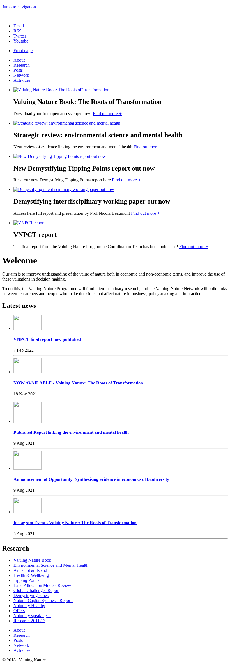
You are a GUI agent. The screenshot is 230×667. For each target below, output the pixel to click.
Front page (23, 50)
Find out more (107, 113)
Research (21, 65)
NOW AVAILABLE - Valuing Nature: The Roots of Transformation (78, 383)
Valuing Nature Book (32, 560)
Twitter (19, 36)
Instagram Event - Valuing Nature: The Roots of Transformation (75, 522)
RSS (17, 31)
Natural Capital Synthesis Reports (43, 600)
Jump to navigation (19, 6)
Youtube (20, 41)
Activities (21, 80)
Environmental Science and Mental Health (50, 565)
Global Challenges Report (36, 590)
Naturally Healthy (29, 605)
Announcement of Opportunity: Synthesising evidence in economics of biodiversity (91, 479)
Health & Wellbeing (31, 575)
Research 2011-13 (29, 620)
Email (18, 26)
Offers (19, 610)
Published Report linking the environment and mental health (71, 432)
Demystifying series (31, 595)
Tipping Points (26, 580)
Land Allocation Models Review (42, 585)
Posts (18, 70)
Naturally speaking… (32, 615)
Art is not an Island (30, 570)
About (19, 60)
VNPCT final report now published (47, 339)
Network (21, 75)
